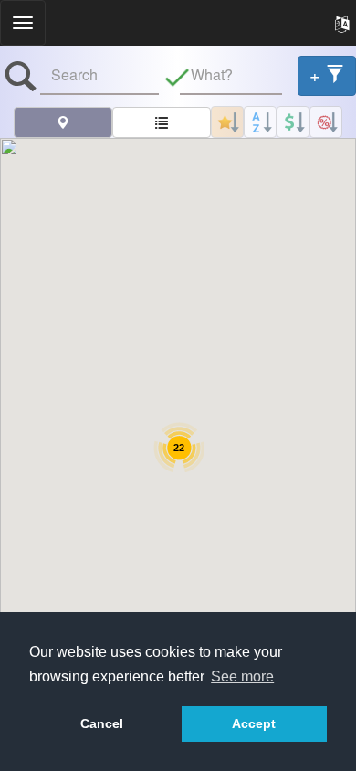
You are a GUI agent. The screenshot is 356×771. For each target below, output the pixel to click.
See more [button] (242, 676)
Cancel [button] (101, 723)
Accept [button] (254, 723)
